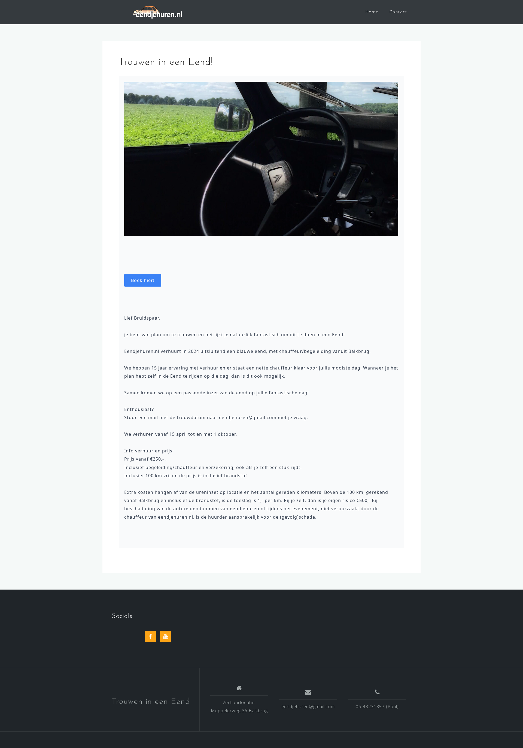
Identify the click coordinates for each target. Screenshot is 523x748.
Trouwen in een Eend (150, 702)
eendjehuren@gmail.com (308, 707)
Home (372, 11)
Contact (398, 11)
